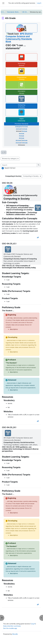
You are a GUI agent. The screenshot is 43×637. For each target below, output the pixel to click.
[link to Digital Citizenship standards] (21, 112)
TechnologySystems (21, 64)
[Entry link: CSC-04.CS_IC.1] (38, 421)
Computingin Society (21, 106)
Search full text (10, 168)
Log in (39, 3)
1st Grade (25, 126)
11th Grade (18, 142)
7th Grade (21, 135)
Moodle (15, 634)
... (4, 152)
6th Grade (21, 133)
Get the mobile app (10, 628)
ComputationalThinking (21, 78)
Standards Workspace (13, 12)
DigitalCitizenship (21, 120)
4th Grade (25, 12)
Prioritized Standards (21, 124)
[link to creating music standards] (21, 57)
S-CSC (3, 12)
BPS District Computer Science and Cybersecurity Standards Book (19, 37)
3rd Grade (24, 128)
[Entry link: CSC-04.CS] (38, 237)
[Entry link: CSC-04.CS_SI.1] (38, 605)
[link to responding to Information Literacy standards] (21, 85)
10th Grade (24, 140)
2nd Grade (18, 128)
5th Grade (24, 131)
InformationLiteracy (21, 92)
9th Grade (18, 140)
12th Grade (24, 142)
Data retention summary (12, 626)
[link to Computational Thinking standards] (21, 71)
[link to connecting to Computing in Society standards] (21, 99)
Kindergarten (18, 126)
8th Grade (21, 138)
